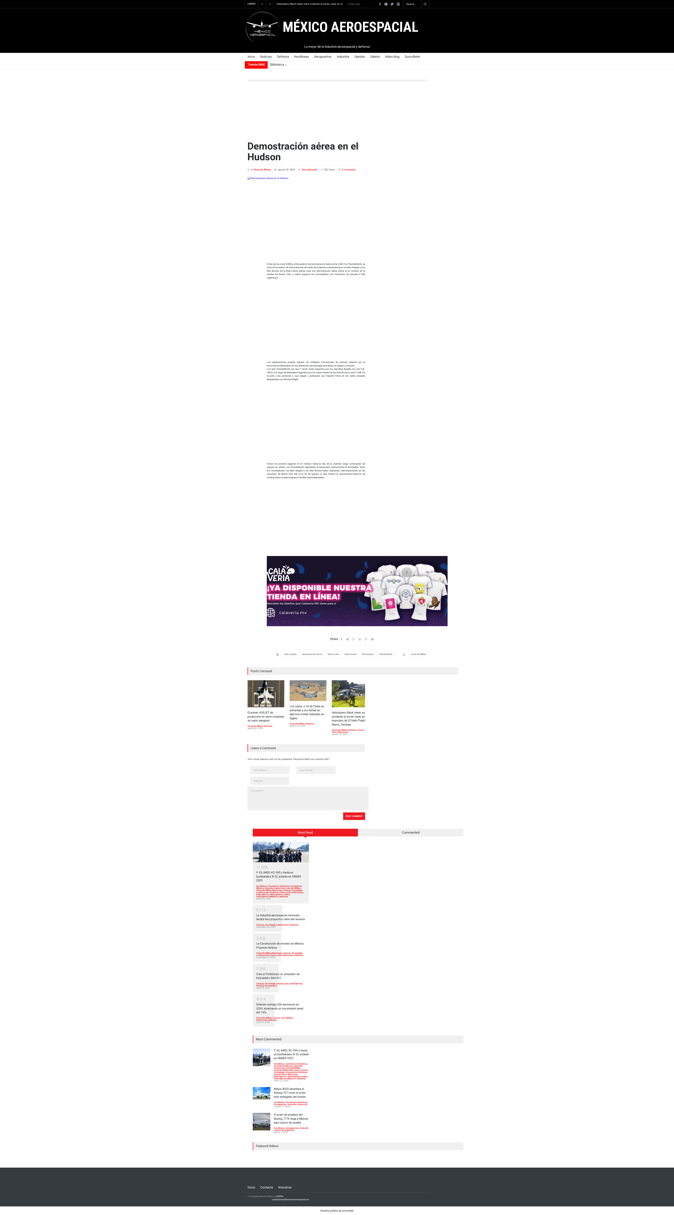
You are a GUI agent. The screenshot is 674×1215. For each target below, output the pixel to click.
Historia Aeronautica (266, 986)
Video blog (392, 56)
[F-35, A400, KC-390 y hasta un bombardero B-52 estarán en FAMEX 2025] (281, 852)
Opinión (359, 56)
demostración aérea (312, 654)
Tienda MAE (256, 64)
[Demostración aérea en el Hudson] (306, 215)
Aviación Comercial (274, 888)
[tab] (305, 834)
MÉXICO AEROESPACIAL (350, 27)
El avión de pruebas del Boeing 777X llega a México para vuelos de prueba (291, 1118)
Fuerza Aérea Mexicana (291, 892)
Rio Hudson (368, 654)
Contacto (266, 1187)
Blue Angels (291, 654)
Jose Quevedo (309, 169)
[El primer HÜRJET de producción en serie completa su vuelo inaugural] (265, 693)
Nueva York (333, 654)
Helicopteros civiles (280, 894)
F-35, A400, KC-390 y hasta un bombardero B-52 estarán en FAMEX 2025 (278, 876)
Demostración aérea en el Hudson (302, 152)
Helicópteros (262, 894)
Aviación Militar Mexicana (269, 890)
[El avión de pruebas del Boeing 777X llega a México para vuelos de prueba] (261, 1121)
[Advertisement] (337, 111)
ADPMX (279, 1196)
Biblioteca (277, 64)
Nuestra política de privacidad (337, 1210)
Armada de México (283, 1066)
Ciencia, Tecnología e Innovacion (272, 925)
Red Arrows (351, 654)
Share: (334, 639)
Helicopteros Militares (267, 896)
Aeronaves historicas (279, 886)
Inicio (251, 56)
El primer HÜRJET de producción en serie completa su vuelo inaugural (310, 4)
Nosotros (285, 1187)
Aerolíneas (301, 56)
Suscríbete (412, 56)
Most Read (305, 832)
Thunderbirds (385, 654)
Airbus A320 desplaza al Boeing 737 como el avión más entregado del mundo (290, 1092)
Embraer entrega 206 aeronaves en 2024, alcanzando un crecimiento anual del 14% (279, 1008)
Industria (343, 56)
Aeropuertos (323, 56)
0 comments (348, 169)
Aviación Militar (262, 169)
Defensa (283, 56)
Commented (410, 832)
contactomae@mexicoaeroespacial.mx (290, 1199)
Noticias (266, 56)
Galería (375, 56)
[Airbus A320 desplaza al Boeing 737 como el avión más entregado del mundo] (261, 1093)
